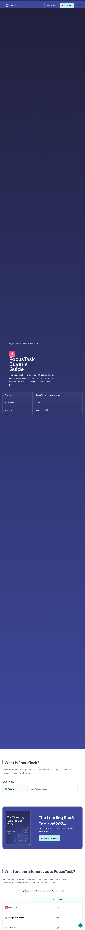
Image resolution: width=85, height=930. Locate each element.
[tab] (25, 891)
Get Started (66, 5)
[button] (79, 5)
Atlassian (53, 395)
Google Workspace (42, 395)
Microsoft (59, 395)
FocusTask (12, 907)
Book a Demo (51, 5)
